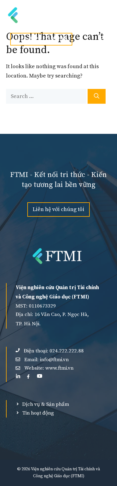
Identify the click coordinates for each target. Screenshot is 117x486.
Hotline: (41, 39)
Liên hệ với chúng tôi (58, 209)
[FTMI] (34, 15)
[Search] (97, 96)
